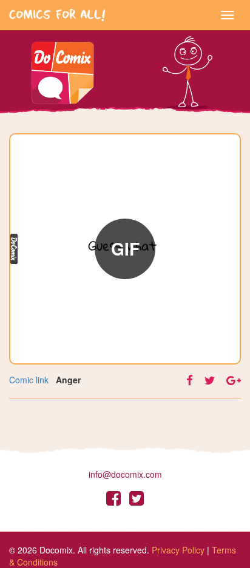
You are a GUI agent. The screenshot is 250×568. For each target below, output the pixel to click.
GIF (125, 248)
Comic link (29, 380)
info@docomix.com (125, 474)
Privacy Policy (178, 550)
